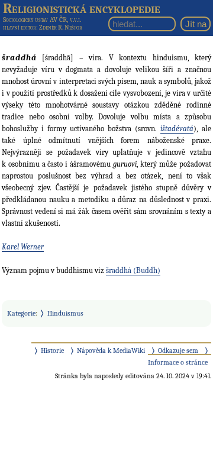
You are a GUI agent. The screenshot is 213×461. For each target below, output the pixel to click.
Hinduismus (65, 313)
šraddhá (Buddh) (133, 270)
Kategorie (21, 313)
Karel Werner (23, 246)
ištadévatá (176, 128)
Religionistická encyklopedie (81, 8)
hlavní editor (19, 27)
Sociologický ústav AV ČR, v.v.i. (42, 19)
